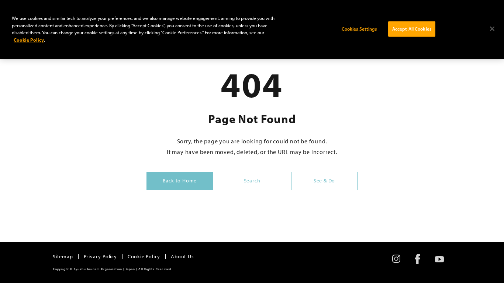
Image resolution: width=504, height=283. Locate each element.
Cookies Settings (359, 29)
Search (252, 180)
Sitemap (63, 256)
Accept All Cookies (411, 29)
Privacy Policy (100, 256)
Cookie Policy (144, 256)
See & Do (324, 180)
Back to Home (180, 180)
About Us (182, 256)
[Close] (492, 29)
